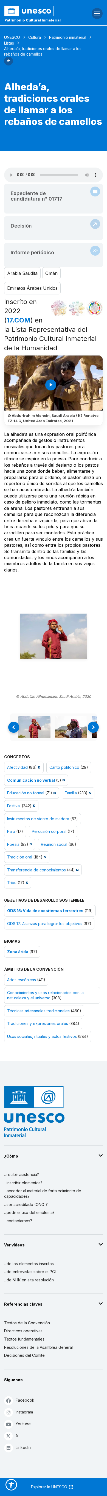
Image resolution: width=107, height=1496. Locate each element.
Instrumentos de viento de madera (38, 818)
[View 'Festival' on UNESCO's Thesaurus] (33, 805)
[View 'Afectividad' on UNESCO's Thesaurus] (38, 767)
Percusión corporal (49, 831)
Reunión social (54, 844)
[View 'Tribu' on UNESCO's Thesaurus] (26, 882)
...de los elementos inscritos (29, 1263)
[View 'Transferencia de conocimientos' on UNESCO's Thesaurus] (76, 870)
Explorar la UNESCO (49, 1486)
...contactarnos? (18, 1220)
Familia (71, 793)
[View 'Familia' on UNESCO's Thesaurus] (89, 793)
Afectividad (17, 767)
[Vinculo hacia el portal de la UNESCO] (35, 11)
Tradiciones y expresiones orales (37, 1023)
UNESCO (12, 37)
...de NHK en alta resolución (29, 1280)
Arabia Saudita (22, 273)
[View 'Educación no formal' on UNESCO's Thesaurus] (54, 793)
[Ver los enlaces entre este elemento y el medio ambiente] (77, 308)
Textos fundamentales (24, 1339)
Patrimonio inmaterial (67, 37)
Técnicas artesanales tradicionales (38, 1010)
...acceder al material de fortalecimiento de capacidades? (42, 1193)
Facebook (25, 1400)
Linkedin (23, 1447)
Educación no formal (25, 793)
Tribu (11, 882)
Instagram (24, 1412)
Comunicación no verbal (31, 780)
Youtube (23, 1423)
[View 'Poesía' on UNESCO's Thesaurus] (30, 844)
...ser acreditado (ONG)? (26, 1204)
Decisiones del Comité (24, 1355)
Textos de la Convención (27, 1322)
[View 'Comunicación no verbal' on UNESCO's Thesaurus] (63, 780)
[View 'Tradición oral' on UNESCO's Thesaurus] (44, 857)
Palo (11, 831)
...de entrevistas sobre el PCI (30, 1271)
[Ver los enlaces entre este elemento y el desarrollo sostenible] (94, 308)
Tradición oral (19, 857)
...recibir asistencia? (21, 1174)
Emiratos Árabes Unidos (32, 288)
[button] (8, 64)
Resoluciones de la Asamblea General (38, 1347)
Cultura (34, 37)
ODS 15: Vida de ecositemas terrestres (45, 910)
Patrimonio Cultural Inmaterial (32, 20)
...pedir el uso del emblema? (29, 1212)
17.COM (18, 320)
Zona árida (17, 951)
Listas (9, 43)
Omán (51, 273)
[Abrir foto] (53, 636)
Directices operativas (23, 1330)
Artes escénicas (21, 979)
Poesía (13, 844)
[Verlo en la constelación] (59, 308)
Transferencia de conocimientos (36, 870)
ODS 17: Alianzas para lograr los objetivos (44, 923)
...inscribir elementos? (23, 1182)
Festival (14, 805)
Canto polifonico (64, 767)
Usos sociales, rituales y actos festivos (42, 1036)
